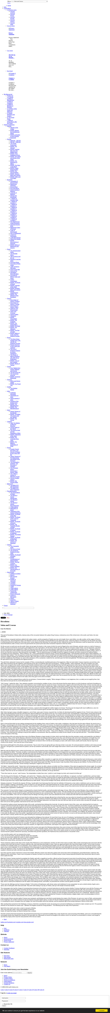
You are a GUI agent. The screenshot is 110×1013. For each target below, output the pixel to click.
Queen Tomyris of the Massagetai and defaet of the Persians (15, 458)
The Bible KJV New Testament (14, 489)
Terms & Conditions (9, 980)
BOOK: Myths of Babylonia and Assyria (14, 246)
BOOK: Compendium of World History (14, 559)
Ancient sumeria (12, 12)
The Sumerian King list (14, 374)
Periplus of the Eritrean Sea (14, 402)
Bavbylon (9, 179)
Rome (9, 337)
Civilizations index (12, 10)
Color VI (26, 989)
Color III (11, 989)
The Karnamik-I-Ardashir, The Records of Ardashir (14, 464)
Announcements (8, 939)
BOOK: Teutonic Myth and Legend (15, 174)
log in (8, 3)
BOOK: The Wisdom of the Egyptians (14, 295)
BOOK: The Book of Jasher (15, 529)
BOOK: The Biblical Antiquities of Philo (14, 444)
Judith (12, 586)
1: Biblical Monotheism (10, 99)
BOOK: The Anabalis (13, 321)
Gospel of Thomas (15, 585)
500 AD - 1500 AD (15, 142)
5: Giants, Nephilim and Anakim (11, 114)
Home (9, 5)
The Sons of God (15, 549)
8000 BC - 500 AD (15, 140)
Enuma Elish (14, 187)
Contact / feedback (9, 948)
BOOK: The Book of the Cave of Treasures (15, 519)
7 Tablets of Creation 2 (13, 205)
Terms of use (7, 940)
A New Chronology (13, 280)
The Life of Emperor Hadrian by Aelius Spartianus (15, 351)
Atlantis (9, 126)
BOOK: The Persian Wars (14, 481)
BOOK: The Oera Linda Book (15, 166)
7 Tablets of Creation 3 (13, 208)
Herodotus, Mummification (14, 273)
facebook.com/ (11, 922)
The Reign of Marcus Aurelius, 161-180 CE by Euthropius (15, 357)
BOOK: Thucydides (13, 318)
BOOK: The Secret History (14, 171)
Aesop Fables (14, 314)
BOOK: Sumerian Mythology (15, 377)
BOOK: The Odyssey (13, 328)
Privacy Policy (8, 977)
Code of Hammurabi (13, 231)
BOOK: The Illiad (15, 326)
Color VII (31, 989)
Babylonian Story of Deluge (15, 228)
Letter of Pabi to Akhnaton (14, 267)
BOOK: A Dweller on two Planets (15, 135)
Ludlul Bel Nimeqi (15, 237)
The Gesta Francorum (13, 144)
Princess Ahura (14, 262)
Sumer (9, 366)
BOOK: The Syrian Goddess (14, 565)
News (5, 965)
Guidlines (6, 930)
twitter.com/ (4, 922)
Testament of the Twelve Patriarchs (15, 512)
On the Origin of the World (14, 428)
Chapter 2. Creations (12, 78)
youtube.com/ (20, 922)
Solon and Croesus (13, 312)
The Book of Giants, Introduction (13, 497)
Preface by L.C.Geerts (10, 96)
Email (10, 614)
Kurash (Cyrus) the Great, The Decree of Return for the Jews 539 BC (15, 452)
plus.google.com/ (29, 922)
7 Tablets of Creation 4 (13, 211)
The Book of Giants (13, 500)
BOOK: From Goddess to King (15, 154)
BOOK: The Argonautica (13, 323)
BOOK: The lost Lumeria (14, 562)
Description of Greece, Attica (14, 306)
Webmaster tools (8, 958)
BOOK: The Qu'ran (13, 419)
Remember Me (8, 1004)
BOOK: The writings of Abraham (13, 542)
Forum (6, 605)
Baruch (12, 575)
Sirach (12, 598)
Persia (9, 447)
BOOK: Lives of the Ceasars (14, 361)
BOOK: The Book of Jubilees (15, 532)
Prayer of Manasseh (13, 596)
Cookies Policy (8, 978)
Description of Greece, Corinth (14, 303)
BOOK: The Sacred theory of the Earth (15, 569)
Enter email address (6, 972)
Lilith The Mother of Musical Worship (15, 424)
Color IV (16, 989)
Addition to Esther (15, 573)
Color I (2, 989)
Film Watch (7, 966)
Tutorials (6, 931)
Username (5, 998)
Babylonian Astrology (13, 184)
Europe (9, 139)
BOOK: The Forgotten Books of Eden (15, 526)
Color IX (42, 989)
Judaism (9, 421)
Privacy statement (9, 942)
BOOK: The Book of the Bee (15, 515)
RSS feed (6, 955)
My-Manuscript (8, 94)
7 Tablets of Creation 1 (13, 202)
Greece (9, 298)
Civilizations (7, 8)
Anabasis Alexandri (13, 393)
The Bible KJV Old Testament (14, 486)
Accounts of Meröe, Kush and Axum (15, 277)
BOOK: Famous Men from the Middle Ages (14, 151)
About (5, 937)
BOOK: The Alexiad (13, 147)
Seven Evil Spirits (15, 239)
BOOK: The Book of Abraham (15, 538)
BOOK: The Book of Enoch (15, 522)
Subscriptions (8, 981)
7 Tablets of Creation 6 (13, 216)
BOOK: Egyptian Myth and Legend (15, 289)
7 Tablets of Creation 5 (13, 213)
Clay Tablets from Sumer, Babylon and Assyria (15, 369)
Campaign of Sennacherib (14, 182)
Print (5, 614)
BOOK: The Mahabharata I (14, 405)
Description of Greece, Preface (15, 300)
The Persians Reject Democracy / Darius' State (14, 470)
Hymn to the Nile (15, 269)
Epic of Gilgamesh (15, 233)
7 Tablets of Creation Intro (14, 199)
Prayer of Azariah (15, 594)
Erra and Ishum (14, 188)
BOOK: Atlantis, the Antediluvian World (14, 132)
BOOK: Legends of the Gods (15, 286)
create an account (12, 993)
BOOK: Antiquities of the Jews (15, 435)
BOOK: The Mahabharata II (14, 407)
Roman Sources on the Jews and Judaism (15, 346)
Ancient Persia (12, 15)
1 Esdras (12, 582)
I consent (101, 1010)
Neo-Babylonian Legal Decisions (15, 222)
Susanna (12, 599)
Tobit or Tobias (14, 601)
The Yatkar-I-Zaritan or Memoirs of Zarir (15, 475)
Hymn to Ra (13, 271)
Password (5, 1001)
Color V (21, 989)
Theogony (13, 316)
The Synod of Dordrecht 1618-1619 (15, 552)
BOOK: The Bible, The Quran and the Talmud (15, 416)
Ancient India (12, 23)
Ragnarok (13, 137)
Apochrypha (10, 572)
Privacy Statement (11, 33)
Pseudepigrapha (12, 491)
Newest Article (11, 26)
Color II (7, 989)
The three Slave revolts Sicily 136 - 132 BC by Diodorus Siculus (15, 341)
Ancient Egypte (12, 17)
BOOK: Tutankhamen (14, 292)
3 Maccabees (14, 507)
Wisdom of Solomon (13, 603)
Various (9, 544)
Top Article (10, 50)
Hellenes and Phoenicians (14, 309)
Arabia (9, 387)
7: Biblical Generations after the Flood (12, 122)
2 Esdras (12, 584)
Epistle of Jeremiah (13, 580)
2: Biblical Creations (10, 102)
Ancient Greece (12, 20)
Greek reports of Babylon (14, 190)
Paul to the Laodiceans (13, 591)
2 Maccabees (14, 589)
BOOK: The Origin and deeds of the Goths (15, 158)
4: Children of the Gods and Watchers (12, 110)
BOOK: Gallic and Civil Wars (15, 177)
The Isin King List (15, 372)
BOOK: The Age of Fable (14, 331)
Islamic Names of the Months (15, 412)
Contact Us (7, 984)
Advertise (6, 949)
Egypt (8, 249)
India (8, 391)
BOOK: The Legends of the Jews (14, 439)
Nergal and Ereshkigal (13, 196)
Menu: (9, 1)
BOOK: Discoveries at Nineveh (14, 242)
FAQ (5, 928)
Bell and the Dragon (13, 577)
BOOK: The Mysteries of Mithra (13, 162)
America (9, 379)
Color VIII (36, 989)
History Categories (9, 124)
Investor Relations (9, 983)
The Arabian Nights (13, 389)
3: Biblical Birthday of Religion (10, 106)
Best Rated (10, 71)
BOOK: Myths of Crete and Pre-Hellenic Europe (15, 335)
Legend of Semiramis (13, 235)
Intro (5, 7)
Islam (8, 410)
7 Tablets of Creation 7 (13, 219)
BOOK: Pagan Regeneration (14, 169)
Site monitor (7, 957)
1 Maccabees (14, 588)
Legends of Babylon (13, 193)
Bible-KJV (10, 484)
